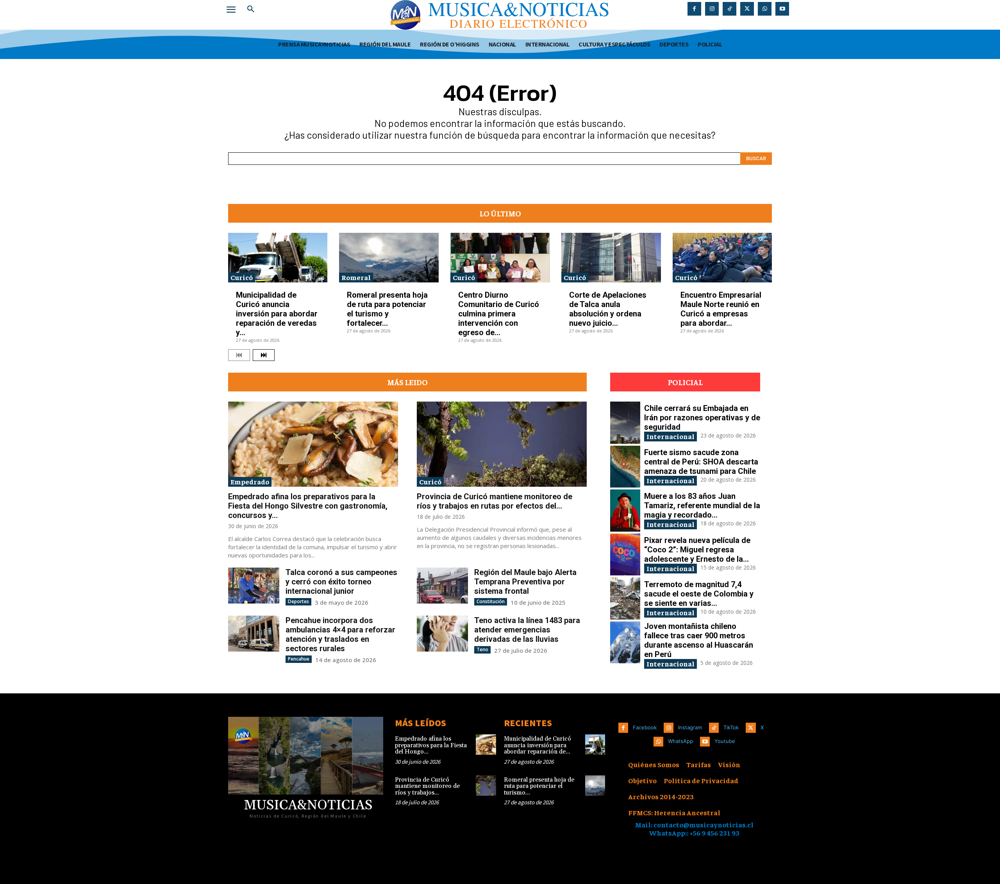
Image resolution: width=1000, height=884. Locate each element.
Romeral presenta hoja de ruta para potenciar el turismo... (539, 786)
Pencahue (298, 658)
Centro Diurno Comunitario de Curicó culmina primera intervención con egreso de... (498, 313)
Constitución (491, 601)
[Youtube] (782, 9)
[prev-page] (239, 355)
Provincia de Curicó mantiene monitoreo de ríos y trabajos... (427, 786)
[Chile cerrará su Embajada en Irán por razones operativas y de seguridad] (625, 423)
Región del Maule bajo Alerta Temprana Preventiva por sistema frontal (525, 582)
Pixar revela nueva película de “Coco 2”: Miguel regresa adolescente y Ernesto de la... (697, 550)
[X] (747, 9)
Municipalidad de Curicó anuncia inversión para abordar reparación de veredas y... (277, 313)
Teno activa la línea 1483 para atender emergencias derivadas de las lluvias (527, 630)
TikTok (731, 727)
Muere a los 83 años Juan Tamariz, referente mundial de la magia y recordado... (702, 505)
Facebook (645, 727)
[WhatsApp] (764, 9)
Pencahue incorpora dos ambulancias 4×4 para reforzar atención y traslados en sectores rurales (340, 634)
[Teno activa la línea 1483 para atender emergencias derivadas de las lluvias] (442, 633)
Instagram (690, 727)
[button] (250, 9)
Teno (482, 649)
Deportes (298, 601)
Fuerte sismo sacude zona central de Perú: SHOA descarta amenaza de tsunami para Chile (701, 462)
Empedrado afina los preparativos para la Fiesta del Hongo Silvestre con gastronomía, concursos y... (308, 506)
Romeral (356, 277)
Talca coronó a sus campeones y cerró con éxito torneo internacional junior (341, 582)
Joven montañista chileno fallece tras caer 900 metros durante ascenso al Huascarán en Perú (698, 640)
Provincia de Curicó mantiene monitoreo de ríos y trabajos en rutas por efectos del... (494, 501)
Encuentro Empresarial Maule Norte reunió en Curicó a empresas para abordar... (720, 309)
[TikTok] (729, 9)
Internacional (670, 436)
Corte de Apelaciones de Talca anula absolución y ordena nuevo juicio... (607, 309)
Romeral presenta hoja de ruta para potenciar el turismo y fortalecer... (387, 309)
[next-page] (264, 355)
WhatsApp (680, 741)
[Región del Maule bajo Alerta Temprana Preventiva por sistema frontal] (442, 585)
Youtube (724, 741)
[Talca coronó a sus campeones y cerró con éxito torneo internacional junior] (253, 585)
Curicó (241, 277)
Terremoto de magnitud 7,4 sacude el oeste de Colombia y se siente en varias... (699, 594)
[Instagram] (712, 9)
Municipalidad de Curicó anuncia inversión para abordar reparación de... (537, 745)
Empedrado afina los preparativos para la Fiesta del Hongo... (431, 745)
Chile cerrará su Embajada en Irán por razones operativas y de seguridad (702, 418)
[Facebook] (694, 9)
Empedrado (249, 481)
